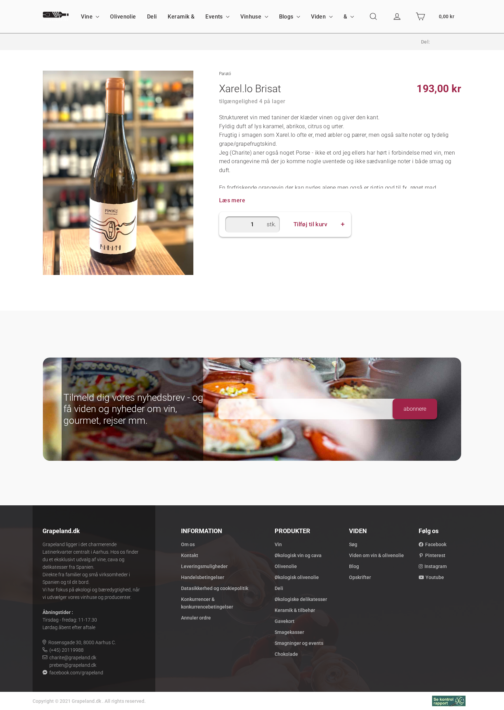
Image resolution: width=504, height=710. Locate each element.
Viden (319, 16)
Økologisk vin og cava (298, 555)
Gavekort (285, 621)
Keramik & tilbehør (295, 610)
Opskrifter (360, 577)
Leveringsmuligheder (204, 566)
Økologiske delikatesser (301, 599)
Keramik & (181, 16)
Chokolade (286, 654)
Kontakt (189, 555)
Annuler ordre (196, 618)
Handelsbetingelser (202, 577)
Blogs (287, 16)
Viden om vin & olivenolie (376, 555)
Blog (354, 566)
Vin (278, 544)
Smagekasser (289, 632)
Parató (225, 73)
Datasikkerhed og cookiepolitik (214, 588)
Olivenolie (123, 16)
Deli (152, 16)
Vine (87, 16)
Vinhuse (251, 16)
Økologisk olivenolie (297, 577)
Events (214, 16)
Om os (188, 544)
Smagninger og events (299, 643)
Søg (353, 544)
